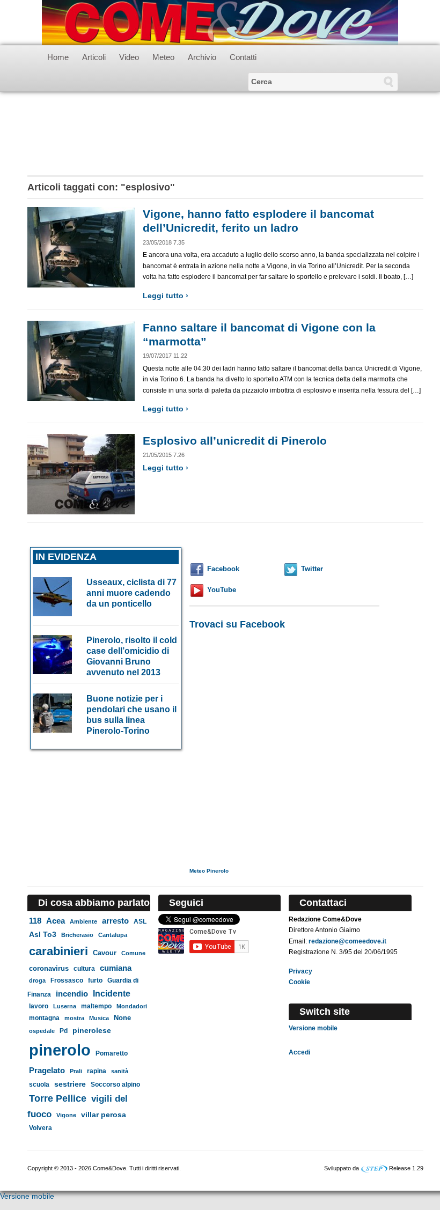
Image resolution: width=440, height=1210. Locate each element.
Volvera (40, 1128)
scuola (39, 1084)
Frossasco (66, 980)
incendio (72, 993)
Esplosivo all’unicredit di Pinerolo (235, 440)
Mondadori (131, 1006)
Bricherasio (77, 935)
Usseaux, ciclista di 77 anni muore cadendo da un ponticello (131, 593)
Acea (55, 920)
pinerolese (91, 1030)
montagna (44, 1018)
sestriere (70, 1084)
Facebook (223, 569)
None (122, 1018)
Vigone (66, 1115)
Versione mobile (313, 1028)
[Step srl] (374, 1168)
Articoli (94, 57)
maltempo (96, 1006)
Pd (64, 1031)
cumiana (115, 968)
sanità (119, 1071)
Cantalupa (112, 935)
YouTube (221, 590)
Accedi (299, 1052)
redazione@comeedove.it (347, 941)
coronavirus (49, 968)
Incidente (111, 993)
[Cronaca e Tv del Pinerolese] (220, 22)
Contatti (243, 57)
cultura (84, 968)
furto (95, 980)
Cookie (299, 982)
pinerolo (60, 1050)
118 (35, 921)
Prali (76, 1071)
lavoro (38, 1005)
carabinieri (58, 951)
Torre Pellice (57, 1098)
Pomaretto (112, 1053)
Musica (99, 1018)
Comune (133, 953)
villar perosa (103, 1115)
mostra (74, 1018)
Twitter (312, 569)
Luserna (64, 1006)
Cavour (104, 953)
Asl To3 (42, 934)
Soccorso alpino (115, 1084)
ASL (140, 921)
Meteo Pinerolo (209, 871)
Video (129, 57)
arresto (115, 920)
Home (58, 57)
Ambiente (83, 921)
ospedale (42, 1031)
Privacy (300, 971)
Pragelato (47, 1070)
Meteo (163, 57)
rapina (96, 1070)
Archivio (202, 57)
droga (37, 980)
